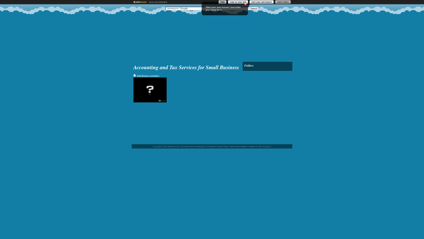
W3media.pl (210, 146)
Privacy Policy (223, 146)
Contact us (267, 146)
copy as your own (238, 2)
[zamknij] (245, 4)
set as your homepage (158, 2)
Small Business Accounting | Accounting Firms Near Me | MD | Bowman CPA (150, 75)
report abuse (283, 2)
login (222, 2)
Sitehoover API (255, 146)
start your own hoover (261, 2)
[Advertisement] (212, 36)
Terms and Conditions (238, 146)
